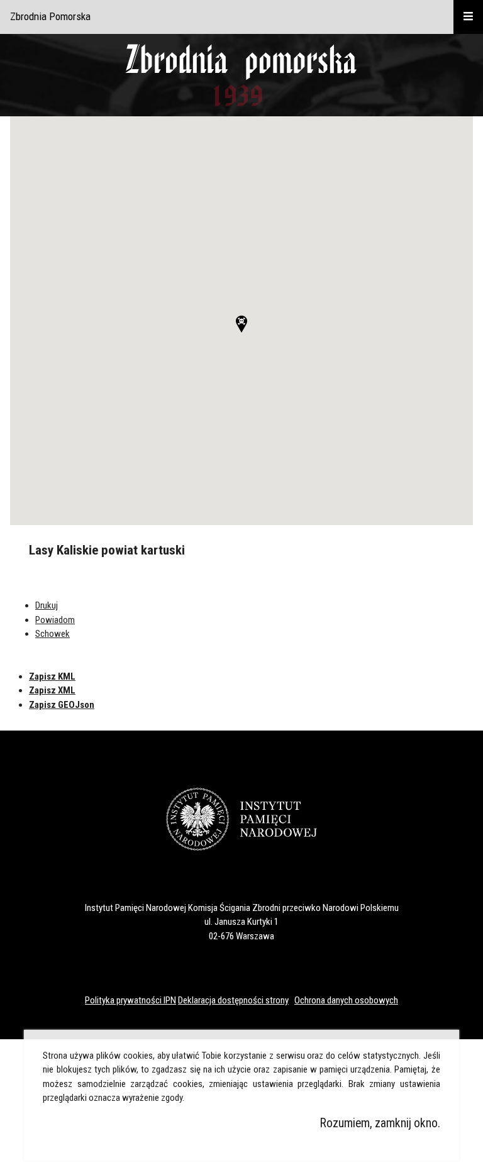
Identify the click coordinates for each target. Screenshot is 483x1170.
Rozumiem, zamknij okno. (380, 1123)
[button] (241, 324)
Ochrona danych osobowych (346, 1000)
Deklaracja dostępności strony (233, 1000)
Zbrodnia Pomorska (50, 16)
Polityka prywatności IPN (130, 1000)
